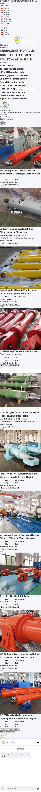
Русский (7, 14)
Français (7, 8)
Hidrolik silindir (7, 65)
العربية (6, 30)
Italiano (6, 12)
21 (15, 732)
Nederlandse (8, 21)
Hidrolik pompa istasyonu (12, 92)
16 (5, 732)
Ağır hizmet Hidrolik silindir (13, 98)
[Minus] (38, 742)
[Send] (38, 788)
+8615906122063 (19, 119)
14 (1, 732)
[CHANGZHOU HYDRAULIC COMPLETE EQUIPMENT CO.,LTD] (25, 41)
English (6, 6)
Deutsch (7, 10)
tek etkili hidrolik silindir (12, 69)
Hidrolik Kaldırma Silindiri (12, 85)
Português (7, 19)
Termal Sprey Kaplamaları (12, 82)
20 (13, 732)
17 (7, 732)
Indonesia (7, 34)
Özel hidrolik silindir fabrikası (14, 596)
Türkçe (6, 32)
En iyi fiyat (4, 185)
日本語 (6, 26)
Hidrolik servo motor (10, 88)
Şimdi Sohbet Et (14, 185)
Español (6, 17)
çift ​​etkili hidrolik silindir (12, 72)
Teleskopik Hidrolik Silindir (13, 95)
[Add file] (2, 788)
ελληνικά (7, 23)
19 (11, 732)
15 (3, 732)
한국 (5, 28)
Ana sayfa (3, 47)
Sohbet (3, 123)
